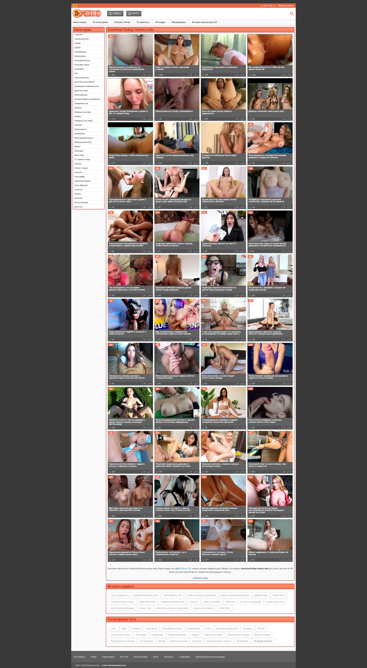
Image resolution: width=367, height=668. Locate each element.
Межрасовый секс (83, 142)
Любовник (242, 641)
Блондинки (193, 628)
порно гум (145, 608)
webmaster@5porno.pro (116, 665)
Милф (161, 641)
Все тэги (124, 657)
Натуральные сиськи (123, 641)
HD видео (160, 22)
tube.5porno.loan (92, 665)
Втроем (197, 641)
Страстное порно (121, 634)
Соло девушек (81, 185)
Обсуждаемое (179, 22)
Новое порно (79, 22)
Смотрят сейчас (122, 22)
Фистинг (78, 198)
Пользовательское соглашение (210, 657)
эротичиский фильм (122, 608)
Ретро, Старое (81, 168)
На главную (79, 657)
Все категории (81, 202)
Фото (155, 657)
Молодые (79, 151)
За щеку (247, 628)
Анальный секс (82, 39)
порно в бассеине (203, 608)
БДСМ (77, 47)
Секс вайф (79, 177)
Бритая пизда (262, 634)
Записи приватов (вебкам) (87, 99)
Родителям (184, 657)
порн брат (224, 608)
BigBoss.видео (286, 5)
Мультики (79, 155)
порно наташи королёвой (201, 595)
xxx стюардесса (120, 595)
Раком (261, 628)
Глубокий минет (177, 634)
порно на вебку (211, 601)
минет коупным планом (235, 595)
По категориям (100, 22)
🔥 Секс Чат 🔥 (268, 5)
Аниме (78, 43)
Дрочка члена (81, 90)
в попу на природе (250, 601)
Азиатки (78, 34)
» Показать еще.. (200, 578)
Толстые (78, 189)
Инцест (78, 116)
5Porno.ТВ (185, 568)
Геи (76, 73)
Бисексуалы (80, 56)
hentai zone (279, 595)
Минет (78, 146)
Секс (113, 628)
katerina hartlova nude (146, 595)
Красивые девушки (227, 628)
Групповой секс (82, 77)
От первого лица (82, 159)
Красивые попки (172, 628)
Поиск (93, 657)
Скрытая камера (82, 181)
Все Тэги (78, 207)
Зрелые (78, 108)
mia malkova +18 (172, 595)
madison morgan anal (172, 601)
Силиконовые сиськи (219, 641)
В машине (79, 69)
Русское (78, 172)
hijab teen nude (147, 601)
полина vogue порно (122, 601)
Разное (78, 164)
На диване (157, 634)
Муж (124, 628)
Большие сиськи (82, 60)
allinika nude (261, 595)
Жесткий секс (81, 95)
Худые (195, 634)
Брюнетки (151, 628)
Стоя (207, 628)
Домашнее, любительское (87, 86)
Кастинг (78, 125)
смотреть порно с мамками (172, 608)
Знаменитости (81, 103)
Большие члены (82, 65)
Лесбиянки (80, 133)
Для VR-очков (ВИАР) (85, 82)
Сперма (136, 628)
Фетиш (78, 194)
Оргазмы (141, 634)
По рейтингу (143, 22)
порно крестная (275, 601)
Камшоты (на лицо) (84, 121)
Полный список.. (263, 641)
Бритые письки (179, 641)
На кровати (146, 641)
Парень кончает (213, 634)
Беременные (80, 52)
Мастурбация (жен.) (84, 138)
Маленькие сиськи (238, 634)
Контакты (168, 657)
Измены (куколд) (83, 112)
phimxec (230, 601)
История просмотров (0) (204, 22)
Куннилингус (81, 129)
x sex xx (194, 601)
